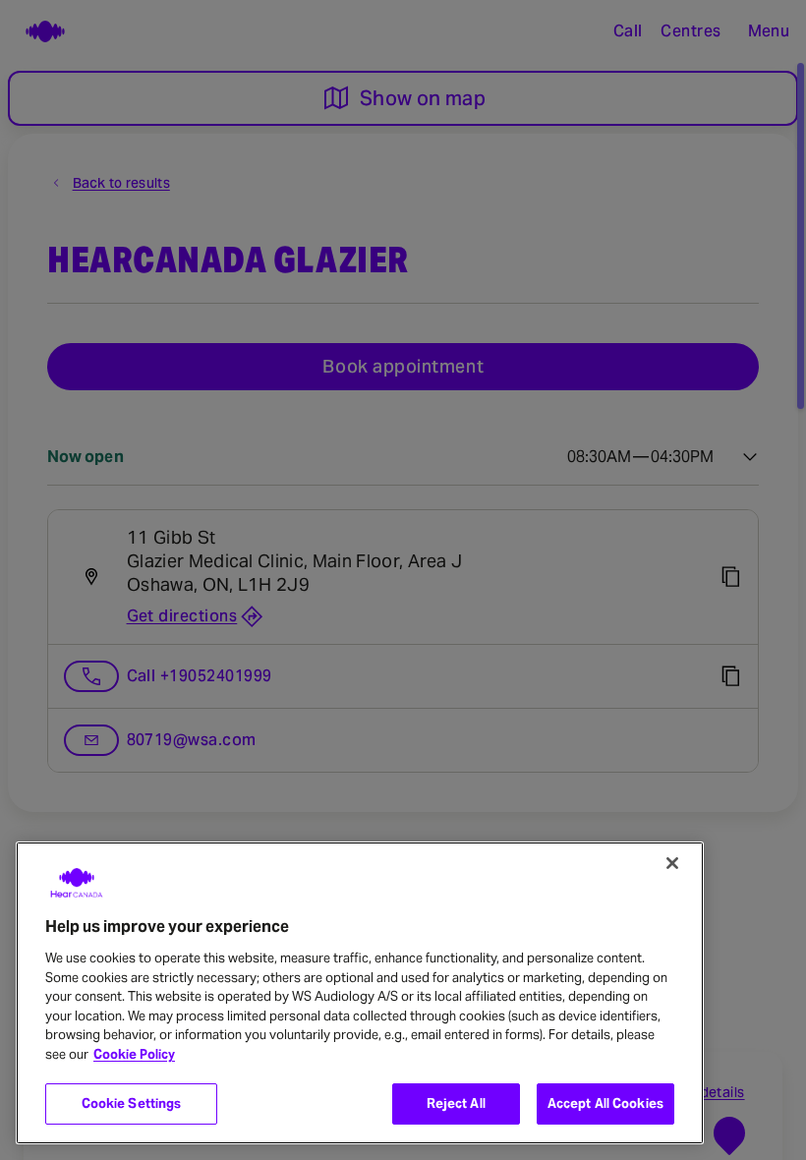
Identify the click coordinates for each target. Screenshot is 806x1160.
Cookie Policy (134, 1054)
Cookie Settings (132, 1103)
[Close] (672, 863)
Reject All (456, 1103)
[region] (360, 992)
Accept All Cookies (605, 1103)
